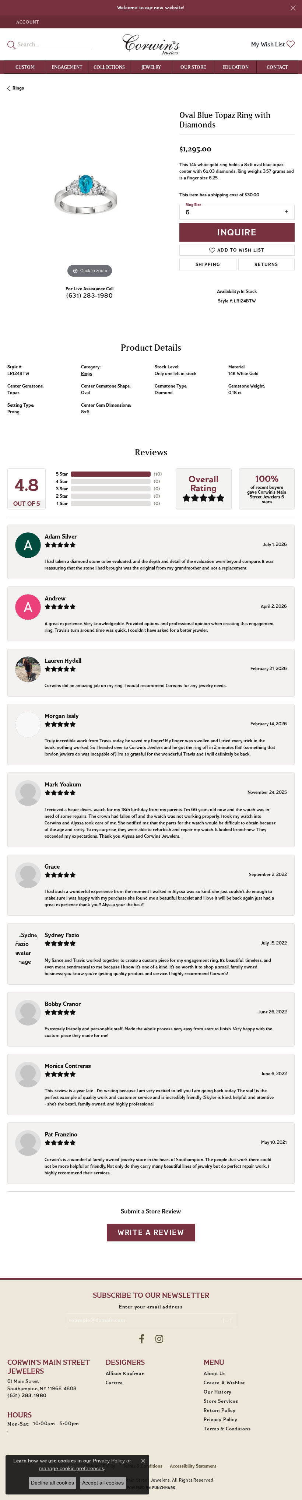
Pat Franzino (61, 1134)
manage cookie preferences (71, 1468)
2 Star (62, 496)
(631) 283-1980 (89, 295)
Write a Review (150, 1232)
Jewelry (151, 67)
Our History (218, 1392)
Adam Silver (61, 536)
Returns (266, 264)
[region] (89, 197)
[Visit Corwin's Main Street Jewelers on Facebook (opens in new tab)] (141, 1339)
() (158, 474)
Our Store (193, 67)
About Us (214, 1373)
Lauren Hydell (63, 661)
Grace (52, 866)
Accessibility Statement (193, 1466)
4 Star (62, 481)
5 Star (62, 474)
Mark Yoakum (63, 784)
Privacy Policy (220, 1419)
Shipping (208, 264)
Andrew (55, 598)
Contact (277, 67)
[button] (27, 21)
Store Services (221, 1401)
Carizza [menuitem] (114, 1382)
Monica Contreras (68, 1066)
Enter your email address (151, 1306)
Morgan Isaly (62, 716)
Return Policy (219, 1410)
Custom (25, 67)
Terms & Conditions (227, 1428)
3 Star (62, 488)
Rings (18, 87)
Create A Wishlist (224, 1382)
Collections (109, 67)
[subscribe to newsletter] (227, 1320)
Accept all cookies (103, 1483)
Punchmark (163, 1488)
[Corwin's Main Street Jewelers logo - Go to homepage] (151, 44)
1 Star (62, 503)
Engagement (67, 67)
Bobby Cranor (63, 1004)
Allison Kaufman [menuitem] (125, 1373)
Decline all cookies (52, 1483)
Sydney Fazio (62, 935)
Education (235, 67)
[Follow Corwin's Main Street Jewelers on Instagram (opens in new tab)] (159, 1339)
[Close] (293, 8)
